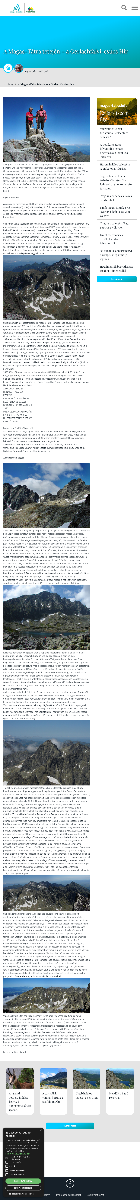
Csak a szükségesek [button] (23, 1188)
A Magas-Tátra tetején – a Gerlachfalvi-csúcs (46, 84)
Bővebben (20, 1151)
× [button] (41, 1131)
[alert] (23, 1162)
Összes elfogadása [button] (23, 1181)
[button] (23, 1193)
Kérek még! (116, 279)
